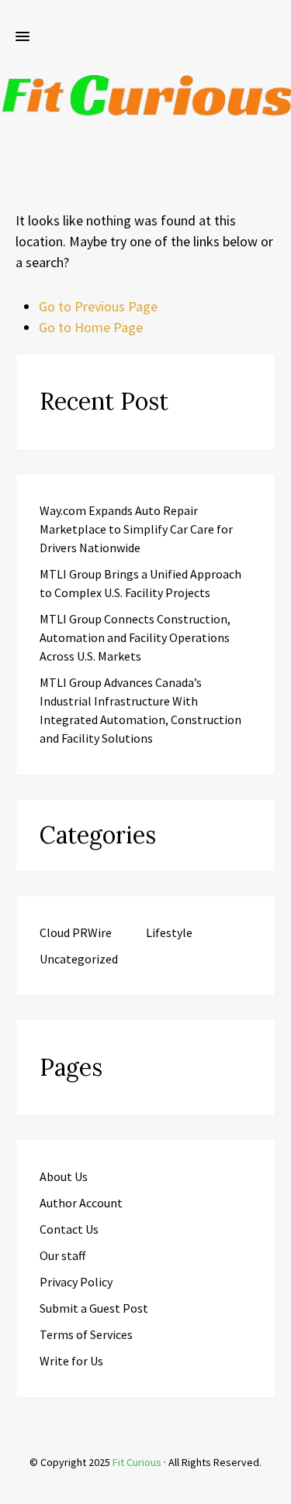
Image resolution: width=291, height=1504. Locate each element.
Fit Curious (137, 1462)
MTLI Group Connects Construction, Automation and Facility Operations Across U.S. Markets (135, 637)
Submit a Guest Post (94, 1308)
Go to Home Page (91, 327)
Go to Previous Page (98, 306)
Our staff (62, 1255)
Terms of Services (86, 1334)
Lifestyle (169, 932)
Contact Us (69, 1229)
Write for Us (71, 1360)
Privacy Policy (76, 1281)
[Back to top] (275, 1488)
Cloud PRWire (76, 932)
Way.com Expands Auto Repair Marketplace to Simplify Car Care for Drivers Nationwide (136, 529)
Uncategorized (79, 959)
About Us (64, 1176)
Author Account (81, 1202)
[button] (22, 37)
